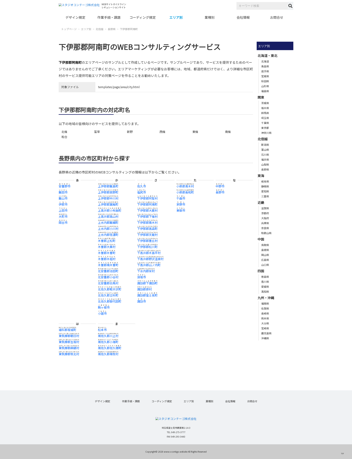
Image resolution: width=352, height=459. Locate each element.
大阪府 (265, 218)
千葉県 (265, 123)
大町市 (63, 216)
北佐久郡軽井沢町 (109, 289)
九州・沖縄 (266, 297)
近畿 (261, 202)
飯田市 (63, 192)
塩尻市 (141, 192)
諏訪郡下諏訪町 (147, 283)
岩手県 (265, 71)
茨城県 (265, 103)
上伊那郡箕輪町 (108, 204)
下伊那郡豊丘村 (147, 240)
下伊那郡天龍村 (147, 234)
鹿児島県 (266, 333)
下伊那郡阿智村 (147, 198)
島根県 (265, 250)
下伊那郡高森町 (147, 228)
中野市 (220, 186)
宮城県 (265, 76)
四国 (261, 270)
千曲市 (180, 198)
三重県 (265, 196)
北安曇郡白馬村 (108, 283)
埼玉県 (265, 118)
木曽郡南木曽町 (108, 265)
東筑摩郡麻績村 (69, 348)
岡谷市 (63, 222)
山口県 (265, 265)
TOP (342, 453)
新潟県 (265, 145)
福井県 (265, 159)
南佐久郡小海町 (108, 342)
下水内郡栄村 (146, 271)
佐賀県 (265, 308)
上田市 (63, 210)
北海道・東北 (267, 55)
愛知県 (265, 191)
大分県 (265, 323)
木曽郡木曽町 (106, 253)
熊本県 (265, 318)
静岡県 (265, 186)
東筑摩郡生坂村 (69, 342)
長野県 (111, 29)
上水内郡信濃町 (108, 234)
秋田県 (265, 81)
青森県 (265, 66)
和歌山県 (266, 233)
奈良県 (265, 228)
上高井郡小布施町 (109, 210)
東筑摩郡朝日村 (69, 336)
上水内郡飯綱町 (108, 222)
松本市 (102, 330)
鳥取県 (265, 245)
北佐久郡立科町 (108, 295)
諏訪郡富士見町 (147, 295)
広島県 (265, 260)
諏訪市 (141, 301)
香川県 (265, 281)
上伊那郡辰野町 (108, 192)
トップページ (69, 29)
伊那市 (63, 204)
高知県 (265, 291)
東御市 (180, 210)
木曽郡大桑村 (106, 247)
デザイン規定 (75, 17)
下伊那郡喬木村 (147, 222)
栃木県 (265, 108)
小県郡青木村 (185, 186)
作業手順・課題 (108, 17)
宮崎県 (265, 328)
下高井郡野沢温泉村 (150, 259)
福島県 (265, 91)
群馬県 (265, 113)
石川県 (265, 154)
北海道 (265, 61)
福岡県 (265, 303)
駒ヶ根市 (104, 307)
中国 (261, 239)
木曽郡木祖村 (106, 259)
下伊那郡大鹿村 (147, 210)
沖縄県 (265, 338)
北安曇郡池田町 (108, 271)
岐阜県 (265, 181)
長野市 (220, 192)
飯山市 (63, 198)
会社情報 (243, 17)
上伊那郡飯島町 (108, 186)
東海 (261, 175)
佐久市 (141, 186)
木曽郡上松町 (106, 240)
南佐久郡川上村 (108, 336)
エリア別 (176, 17)
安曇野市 (64, 186)
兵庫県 (265, 223)
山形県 (265, 86)
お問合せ (276, 17)
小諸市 (102, 313)
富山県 (265, 149)
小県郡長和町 (185, 192)
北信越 (99, 29)
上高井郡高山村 (108, 216)
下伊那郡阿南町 (129, 29)
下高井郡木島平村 (149, 253)
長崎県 (265, 313)
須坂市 (141, 277)
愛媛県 (265, 286)
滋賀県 (265, 208)
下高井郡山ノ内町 (149, 265)
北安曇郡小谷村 (108, 277)
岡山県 (265, 255)
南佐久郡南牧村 (108, 354)
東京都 (265, 128)
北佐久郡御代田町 (109, 301)
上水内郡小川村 (108, 228)
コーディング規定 (142, 17)
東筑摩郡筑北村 (69, 354)
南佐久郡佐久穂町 (109, 348)
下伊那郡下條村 (147, 216)
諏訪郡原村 (144, 289)
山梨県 (265, 164)
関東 (261, 97)
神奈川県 (266, 133)
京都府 (265, 213)
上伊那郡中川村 (108, 198)
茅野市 (180, 204)
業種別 (209, 17)
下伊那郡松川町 (147, 247)
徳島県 (265, 277)
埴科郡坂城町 (67, 330)
